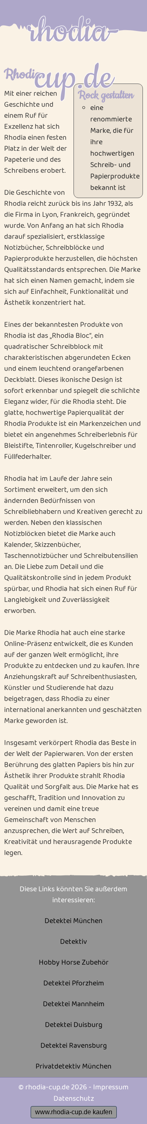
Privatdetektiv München (73, 1066)
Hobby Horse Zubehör (74, 962)
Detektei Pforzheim (73, 983)
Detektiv (73, 942)
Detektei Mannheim (74, 1004)
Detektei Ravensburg (73, 1045)
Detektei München (73, 921)
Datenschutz (73, 1098)
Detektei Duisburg (73, 1025)
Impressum (111, 1087)
